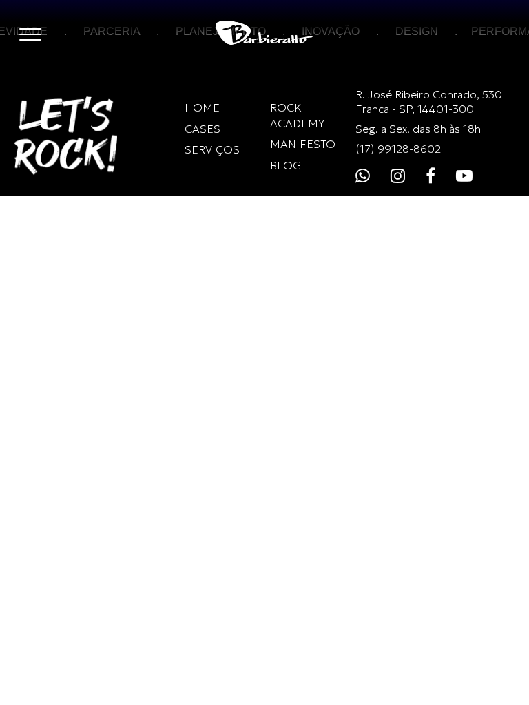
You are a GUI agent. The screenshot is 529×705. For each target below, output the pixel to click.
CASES (202, 129)
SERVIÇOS (212, 149)
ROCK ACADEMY (297, 115)
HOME (202, 107)
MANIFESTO (302, 144)
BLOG (285, 165)
